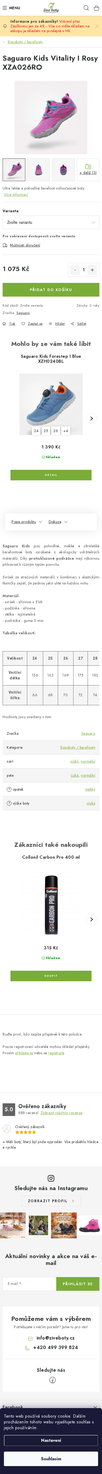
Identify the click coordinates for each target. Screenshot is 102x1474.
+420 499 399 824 (55, 1347)
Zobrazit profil (48, 1201)
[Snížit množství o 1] (75, 270)
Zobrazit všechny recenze (62, 1112)
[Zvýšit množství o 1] (92, 270)
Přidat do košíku (51, 289)
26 (55, 430)
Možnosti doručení (25, 245)
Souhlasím (51, 1459)
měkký (90, 789)
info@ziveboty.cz (56, 1338)
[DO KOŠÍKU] (51, 976)
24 (36, 430)
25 (46, 430)
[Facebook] (52, 1380)
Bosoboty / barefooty (77, 747)
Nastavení (51, 1440)
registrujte (56, 1053)
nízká (91, 803)
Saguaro (23, 312)
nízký (74, 761)
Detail (51, 475)
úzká (74, 775)
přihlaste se (24, 1053)
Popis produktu (24, 521)
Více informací (16, 194)
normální (88, 761)
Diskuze (55, 521)
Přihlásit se (78, 1284)
